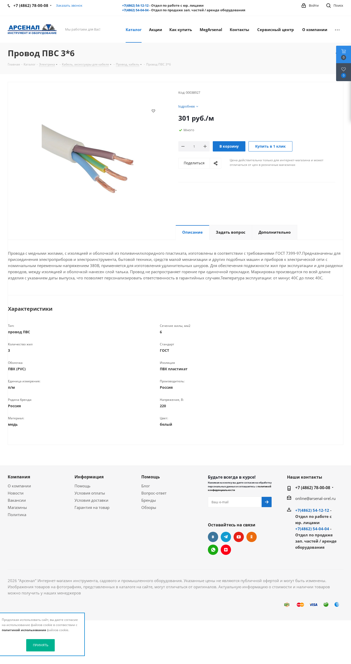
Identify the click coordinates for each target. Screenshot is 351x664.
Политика (17, 514)
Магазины (17, 507)
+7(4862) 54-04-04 (135, 10)
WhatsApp (213, 550)
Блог (145, 485)
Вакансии (17, 500)
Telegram (226, 537)
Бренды (148, 500)
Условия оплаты (90, 493)
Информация (89, 477)
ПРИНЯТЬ (40, 645)
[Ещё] (337, 29)
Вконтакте (213, 537)
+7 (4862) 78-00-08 (312, 487)
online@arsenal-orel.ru (315, 498)
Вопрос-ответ (154, 493)
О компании (19, 485)
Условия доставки (91, 500)
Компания (19, 477)
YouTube (239, 537)
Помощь (82, 485)
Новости (16, 493)
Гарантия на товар (92, 507)
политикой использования (24, 630)
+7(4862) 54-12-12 (135, 5)
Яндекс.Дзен (226, 550)
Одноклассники (251, 537)
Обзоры (148, 507)
